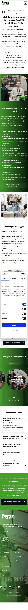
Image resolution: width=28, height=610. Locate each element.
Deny (14, 335)
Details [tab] (14, 278)
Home (2, 12)
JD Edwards (5, 553)
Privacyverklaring (14, 593)
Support (17, 560)
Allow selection (14, 330)
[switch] (24, 309)
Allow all (14, 325)
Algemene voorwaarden (14, 595)
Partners (17, 553)
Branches (4, 556)
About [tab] (23, 278)
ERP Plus (4, 549)
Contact (4, 560)
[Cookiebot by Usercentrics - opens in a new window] (20, 274)
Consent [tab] (5, 278)
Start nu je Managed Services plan (12, 502)
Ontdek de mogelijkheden (12, 343)
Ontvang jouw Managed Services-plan (12, 185)
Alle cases (12, 363)
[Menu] (25, 3)
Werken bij (18, 556)
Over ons (17, 549)
